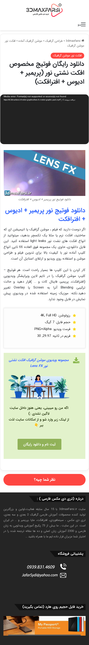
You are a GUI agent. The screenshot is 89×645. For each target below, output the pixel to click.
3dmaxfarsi (73, 41)
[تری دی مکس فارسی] (44, 10)
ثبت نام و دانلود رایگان (39, 444)
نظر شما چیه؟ (44, 480)
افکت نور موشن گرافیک (67, 55)
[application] (44, 119)
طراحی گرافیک (54, 41)
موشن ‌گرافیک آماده (30, 41)
